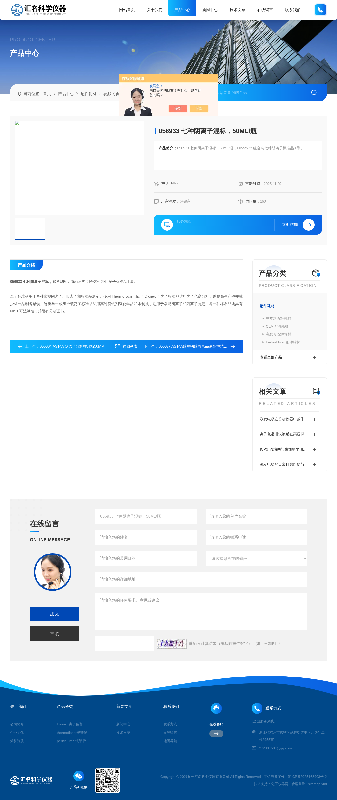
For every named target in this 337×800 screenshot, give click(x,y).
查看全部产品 (271, 357)
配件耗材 (88, 94)
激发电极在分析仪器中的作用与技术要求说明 (289, 419)
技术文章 (237, 10)
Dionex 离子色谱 (70, 724)
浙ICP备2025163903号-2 (307, 777)
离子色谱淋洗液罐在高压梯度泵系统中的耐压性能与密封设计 (289, 434)
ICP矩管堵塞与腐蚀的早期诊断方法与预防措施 (289, 449)
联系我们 (293, 10)
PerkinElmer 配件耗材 (283, 342)
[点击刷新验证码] (172, 644)
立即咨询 (290, 225)
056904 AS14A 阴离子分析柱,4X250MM (72, 346)
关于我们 (155, 10)
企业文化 (17, 733)
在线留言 (265, 10)
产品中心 (182, 10)
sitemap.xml (317, 784)
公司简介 (17, 724)
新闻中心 (210, 10)
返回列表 (130, 346)
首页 (47, 94)
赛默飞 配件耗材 (117, 94)
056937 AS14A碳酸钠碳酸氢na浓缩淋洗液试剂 (197, 346)
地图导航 (170, 741)
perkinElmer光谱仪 (71, 741)
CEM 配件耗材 (277, 326)
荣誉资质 (17, 741)
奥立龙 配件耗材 (278, 318)
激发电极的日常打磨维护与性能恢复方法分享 (289, 464)
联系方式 (170, 724)
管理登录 (298, 784)
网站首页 (127, 10)
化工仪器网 (279, 784)
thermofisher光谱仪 (72, 733)
